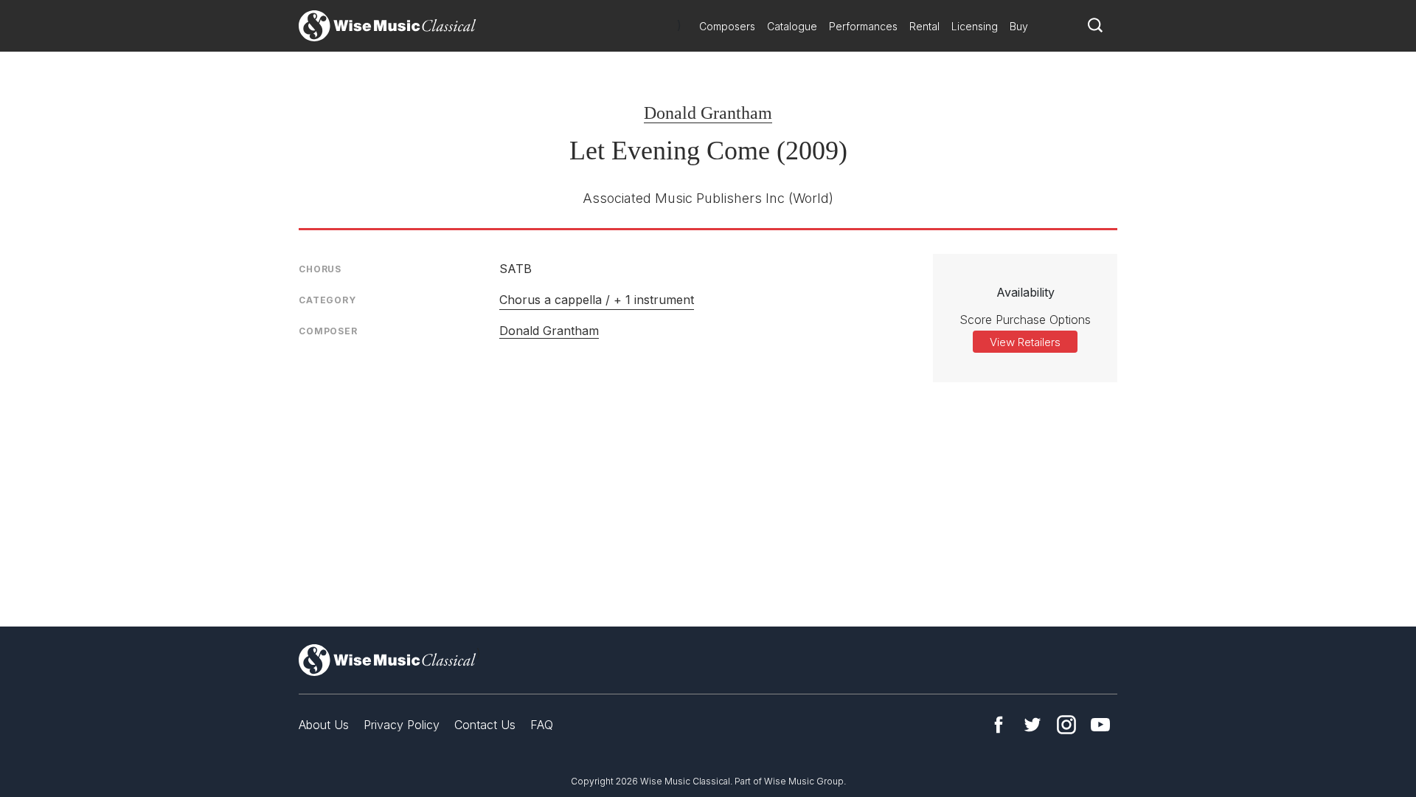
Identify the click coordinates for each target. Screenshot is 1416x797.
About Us (324, 724)
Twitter (1032, 724)
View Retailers (1025, 342)
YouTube (1100, 724)
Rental (924, 26)
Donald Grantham (708, 113)
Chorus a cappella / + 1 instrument (596, 299)
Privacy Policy (402, 724)
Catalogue (792, 26)
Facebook (998, 724)
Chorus (320, 269)
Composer (328, 331)
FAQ (541, 724)
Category (327, 300)
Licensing (974, 26)
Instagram (1066, 724)
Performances (863, 26)
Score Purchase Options (1025, 319)
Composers (727, 26)
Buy (1019, 26)
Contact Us (485, 724)
